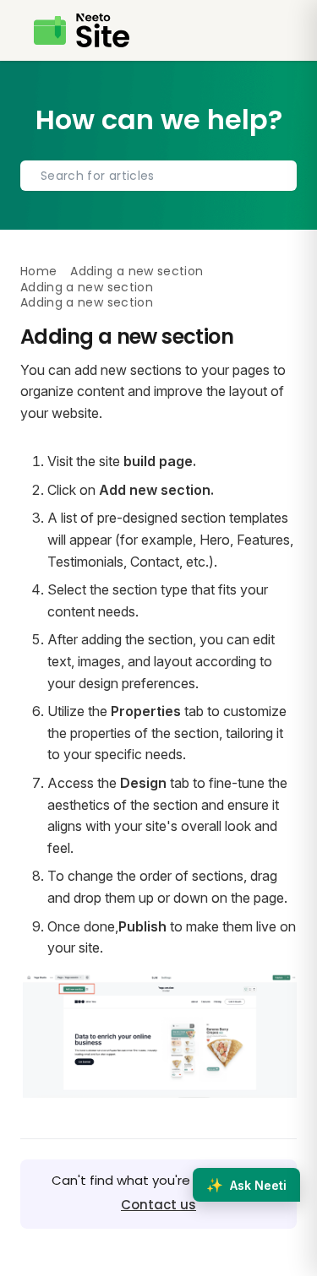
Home (38, 271)
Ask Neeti (246, 1184)
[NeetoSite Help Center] (81, 30)
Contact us (158, 1205)
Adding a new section (136, 271)
